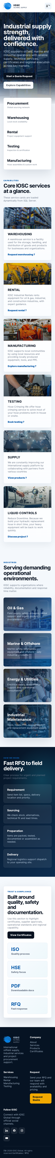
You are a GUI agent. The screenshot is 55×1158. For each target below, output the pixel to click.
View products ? (17, 477)
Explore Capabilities (18, 85)
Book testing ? (16, 421)
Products (35, 1048)
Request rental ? (17, 310)
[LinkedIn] (7, 1131)
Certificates (36, 1051)
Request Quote (38, 1098)
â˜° (48, 6)
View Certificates (20, 935)
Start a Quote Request (19, 76)
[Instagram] (22, 1131)
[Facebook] (14, 1131)
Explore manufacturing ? (22, 366)
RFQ (27, 1153)
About (33, 1042)
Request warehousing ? (21, 254)
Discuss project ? (18, 536)
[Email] (7, 1138)
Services (34, 1045)
